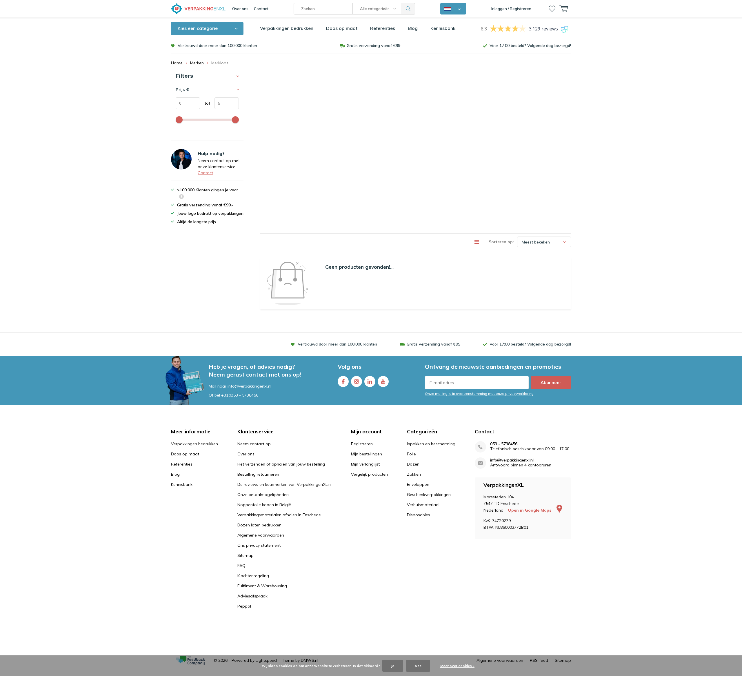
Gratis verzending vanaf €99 (373, 45)
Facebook (343, 381)
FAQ (241, 565)
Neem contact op (254, 443)
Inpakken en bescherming (431, 443)
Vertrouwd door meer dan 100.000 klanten (217, 45)
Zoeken (408, 8)
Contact (261, 8)
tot (205, 103)
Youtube (383, 381)
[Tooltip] (181, 197)
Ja (392, 666)
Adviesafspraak (252, 596)
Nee (418, 666)
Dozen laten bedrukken (259, 525)
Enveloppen (418, 484)
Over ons (240, 8)
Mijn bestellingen (366, 454)
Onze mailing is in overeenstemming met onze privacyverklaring (479, 393)
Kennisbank (442, 28)
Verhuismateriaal (423, 504)
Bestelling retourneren (258, 474)
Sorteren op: (501, 241)
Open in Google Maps (530, 510)
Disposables (418, 514)
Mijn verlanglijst (365, 464)
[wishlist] (552, 8)
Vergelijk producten (369, 474)
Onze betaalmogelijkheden (263, 494)
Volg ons (349, 366)
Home (177, 63)
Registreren (362, 443)
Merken (197, 63)
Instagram (356, 381)
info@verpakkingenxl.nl (512, 460)
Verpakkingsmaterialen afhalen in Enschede (279, 514)
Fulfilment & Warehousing (262, 585)
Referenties (382, 28)
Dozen (413, 464)
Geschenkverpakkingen (429, 494)
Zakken (414, 474)
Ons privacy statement (259, 545)
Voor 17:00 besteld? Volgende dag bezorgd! (530, 45)
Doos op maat (341, 28)
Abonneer (551, 382)
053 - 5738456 (503, 443)
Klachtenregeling (253, 575)
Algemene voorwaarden (260, 535)
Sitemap (245, 555)
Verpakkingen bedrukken (286, 28)
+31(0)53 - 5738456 (239, 395)
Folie (411, 454)
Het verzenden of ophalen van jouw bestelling (281, 464)
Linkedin (369, 381)
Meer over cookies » (457, 666)
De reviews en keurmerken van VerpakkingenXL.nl (284, 484)
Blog (413, 28)
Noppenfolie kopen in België (264, 504)
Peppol (244, 606)
